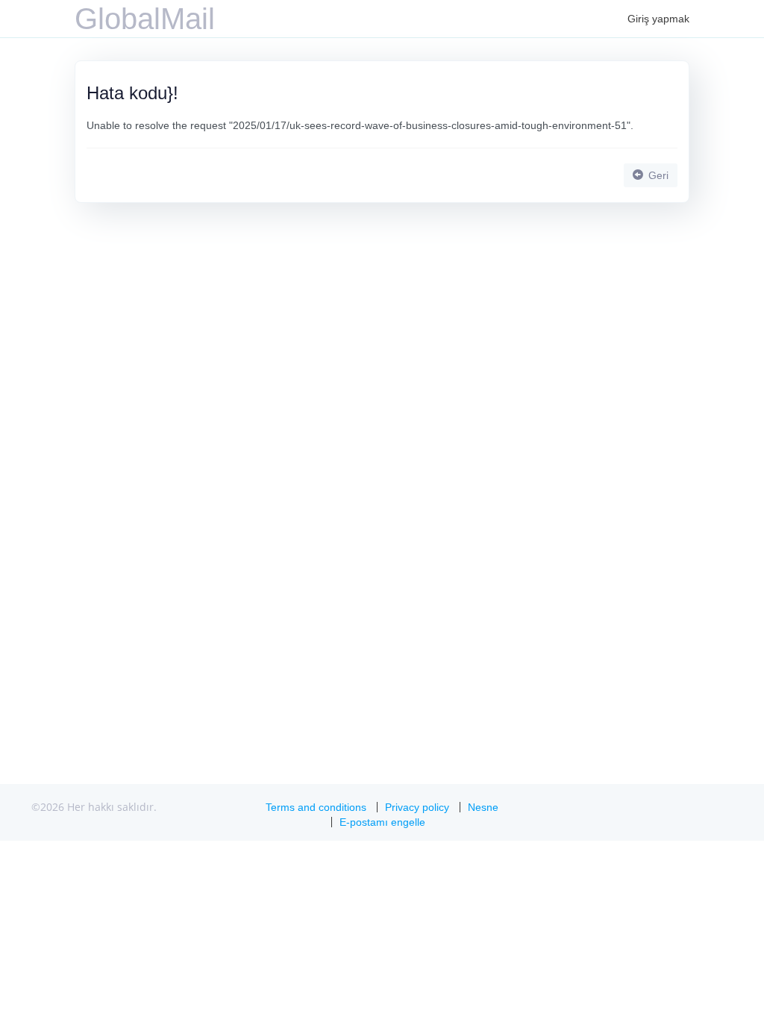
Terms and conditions (316, 807)
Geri (656, 175)
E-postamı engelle (382, 822)
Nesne (483, 807)
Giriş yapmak (658, 19)
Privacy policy (417, 807)
